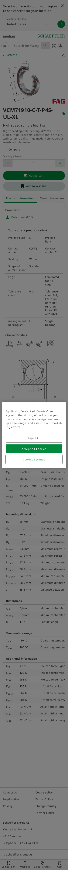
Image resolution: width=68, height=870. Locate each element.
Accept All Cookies (34, 449)
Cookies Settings (34, 459)
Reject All (34, 438)
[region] (34, 435)
